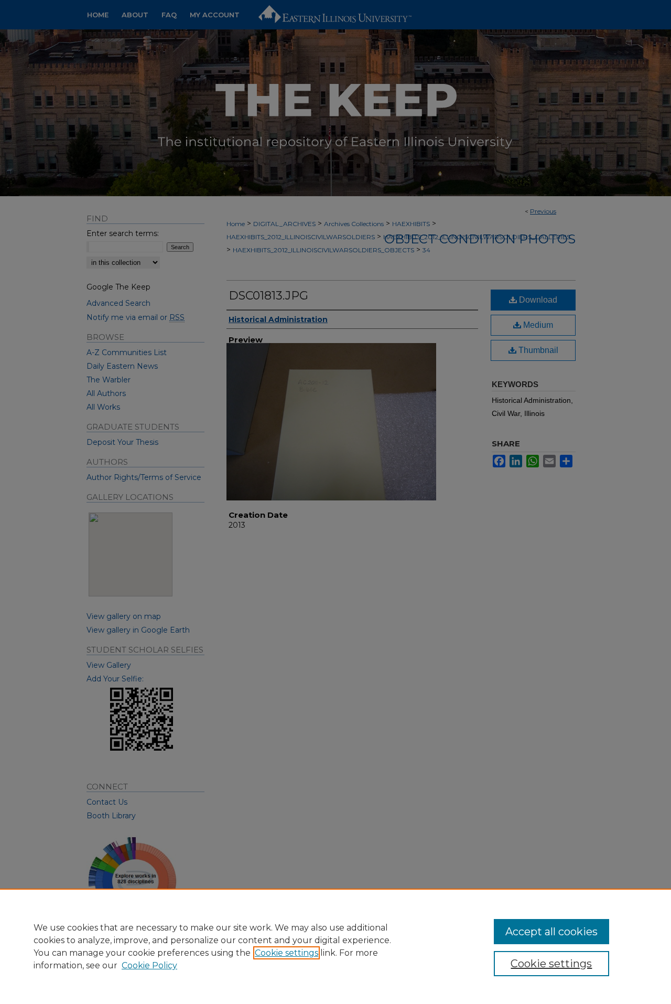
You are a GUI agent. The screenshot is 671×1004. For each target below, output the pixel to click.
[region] (335, 946)
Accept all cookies (551, 931)
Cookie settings (286, 953)
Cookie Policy (149, 965)
